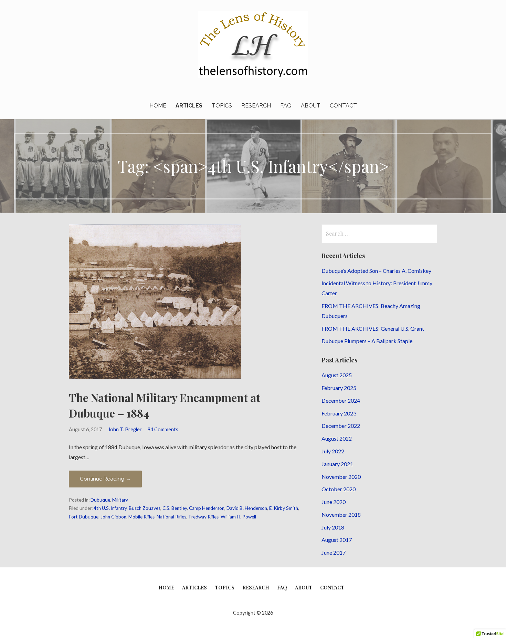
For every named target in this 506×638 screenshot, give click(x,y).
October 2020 (338, 489)
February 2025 (338, 387)
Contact (343, 105)
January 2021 (337, 464)
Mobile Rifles (141, 516)
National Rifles (171, 516)
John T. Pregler (125, 429)
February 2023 (338, 413)
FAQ (286, 105)
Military (120, 500)
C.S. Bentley (174, 508)
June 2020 (333, 501)
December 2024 (340, 400)
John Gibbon (113, 516)
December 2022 (340, 425)
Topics (222, 105)
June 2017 (333, 552)
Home (157, 105)
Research (256, 105)
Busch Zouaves (144, 508)
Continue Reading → (105, 479)
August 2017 (336, 539)
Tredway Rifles (203, 516)
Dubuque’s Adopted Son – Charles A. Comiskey (376, 270)
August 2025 (336, 375)
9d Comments (163, 429)
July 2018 (332, 527)
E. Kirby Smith (283, 508)
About (310, 105)
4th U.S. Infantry (110, 508)
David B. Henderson (246, 508)
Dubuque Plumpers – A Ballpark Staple (366, 341)
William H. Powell (238, 516)
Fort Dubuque (83, 516)
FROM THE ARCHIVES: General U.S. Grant (372, 328)
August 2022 (336, 438)
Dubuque (100, 500)
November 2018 (341, 514)
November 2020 (341, 476)
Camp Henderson (206, 508)
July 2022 (332, 451)
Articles (189, 105)
